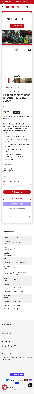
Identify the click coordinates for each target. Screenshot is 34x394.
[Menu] (3, 7)
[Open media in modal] (29, 50)
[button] (4, 387)
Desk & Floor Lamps (13, 91)
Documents (8, 217)
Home (4, 91)
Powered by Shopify (17, 389)
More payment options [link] (17, 209)
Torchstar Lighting (14, 387)
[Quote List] (30, 385)
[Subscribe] (31, 364)
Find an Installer (17, 192)
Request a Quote (17, 198)
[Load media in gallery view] (5, 80)
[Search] (27, 7)
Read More (7, 164)
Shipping (5, 181)
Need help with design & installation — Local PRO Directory (15, 2)
